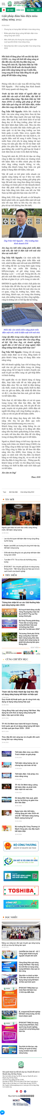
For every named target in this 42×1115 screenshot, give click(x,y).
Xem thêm (35, 648)
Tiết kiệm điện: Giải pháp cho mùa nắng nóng (27, 775)
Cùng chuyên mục (17, 659)
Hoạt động (30, 10)
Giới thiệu (10, 10)
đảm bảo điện (13, 492)
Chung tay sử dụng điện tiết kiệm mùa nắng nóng (22, 29)
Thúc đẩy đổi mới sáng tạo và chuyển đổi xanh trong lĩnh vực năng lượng (21, 738)
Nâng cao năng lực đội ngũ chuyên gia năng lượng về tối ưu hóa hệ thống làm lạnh (21, 944)
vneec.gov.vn (27, 1085)
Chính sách (20, 10)
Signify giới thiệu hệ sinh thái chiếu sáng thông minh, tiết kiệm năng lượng (19, 528)
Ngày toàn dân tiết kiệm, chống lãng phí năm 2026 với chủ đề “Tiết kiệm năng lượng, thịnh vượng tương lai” (27, 814)
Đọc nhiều (11, 917)
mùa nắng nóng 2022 (27, 492)
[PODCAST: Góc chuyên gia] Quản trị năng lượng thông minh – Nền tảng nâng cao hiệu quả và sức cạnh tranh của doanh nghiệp (22, 569)
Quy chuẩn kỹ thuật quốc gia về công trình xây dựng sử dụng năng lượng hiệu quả (21, 700)
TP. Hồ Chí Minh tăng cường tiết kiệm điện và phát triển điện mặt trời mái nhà (26, 787)
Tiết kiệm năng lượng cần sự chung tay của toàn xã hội (26, 764)
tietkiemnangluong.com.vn (16, 1085)
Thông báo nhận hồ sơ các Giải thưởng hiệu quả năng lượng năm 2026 (21, 603)
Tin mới (9, 499)
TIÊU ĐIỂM (11, 575)
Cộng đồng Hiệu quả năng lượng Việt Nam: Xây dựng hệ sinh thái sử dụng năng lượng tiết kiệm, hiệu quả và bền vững (21, 712)
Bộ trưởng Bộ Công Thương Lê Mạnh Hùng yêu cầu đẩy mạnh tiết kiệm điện (27, 829)
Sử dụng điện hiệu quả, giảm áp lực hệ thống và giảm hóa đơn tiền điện (26, 800)
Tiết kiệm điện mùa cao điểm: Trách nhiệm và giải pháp (27, 753)
